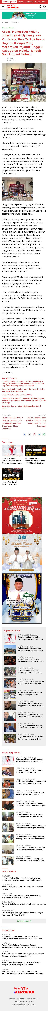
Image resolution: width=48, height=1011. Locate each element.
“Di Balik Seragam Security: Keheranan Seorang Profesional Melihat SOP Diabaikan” (21, 896)
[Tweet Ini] (29, 434)
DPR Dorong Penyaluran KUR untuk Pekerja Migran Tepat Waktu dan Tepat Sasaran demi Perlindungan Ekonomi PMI (30, 793)
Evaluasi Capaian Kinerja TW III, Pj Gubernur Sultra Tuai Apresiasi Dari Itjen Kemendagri (36, 420)
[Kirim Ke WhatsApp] (44, 434)
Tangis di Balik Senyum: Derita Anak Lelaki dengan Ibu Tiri (24, 905)
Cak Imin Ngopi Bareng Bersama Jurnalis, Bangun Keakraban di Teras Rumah (22, 914)
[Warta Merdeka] (12, 6)
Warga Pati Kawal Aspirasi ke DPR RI (17, 395)
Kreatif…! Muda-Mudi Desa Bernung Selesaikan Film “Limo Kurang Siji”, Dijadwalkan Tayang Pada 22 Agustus (30, 660)
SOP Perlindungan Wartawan (24, 1004)
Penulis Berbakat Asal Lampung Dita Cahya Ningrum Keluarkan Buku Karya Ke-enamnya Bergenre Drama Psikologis (24, 400)
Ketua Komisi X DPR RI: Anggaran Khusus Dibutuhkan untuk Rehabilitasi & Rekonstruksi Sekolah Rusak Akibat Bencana (30, 771)
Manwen (10, 58)
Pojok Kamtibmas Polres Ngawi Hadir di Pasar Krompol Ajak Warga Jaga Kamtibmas (31, 682)
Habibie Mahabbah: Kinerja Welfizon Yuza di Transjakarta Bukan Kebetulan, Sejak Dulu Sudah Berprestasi (22, 937)
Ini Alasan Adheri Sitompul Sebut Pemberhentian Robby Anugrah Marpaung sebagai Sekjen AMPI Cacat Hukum (21, 879)
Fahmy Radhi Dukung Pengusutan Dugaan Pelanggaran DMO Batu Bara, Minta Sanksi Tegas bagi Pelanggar (22, 946)
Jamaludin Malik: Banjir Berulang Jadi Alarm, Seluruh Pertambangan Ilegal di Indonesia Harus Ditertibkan (31, 804)
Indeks (12, 999)
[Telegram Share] (39, 434)
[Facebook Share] (24, 434)
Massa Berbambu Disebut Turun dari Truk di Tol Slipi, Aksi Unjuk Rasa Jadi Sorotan (23, 390)
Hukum (11, 28)
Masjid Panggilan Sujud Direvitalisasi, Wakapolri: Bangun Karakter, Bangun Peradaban (21, 963)
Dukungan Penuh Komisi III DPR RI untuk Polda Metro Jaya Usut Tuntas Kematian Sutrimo (31, 726)
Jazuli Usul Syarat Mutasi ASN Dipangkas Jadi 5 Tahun (21, 407)
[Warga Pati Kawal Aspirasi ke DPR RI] (12, 474)
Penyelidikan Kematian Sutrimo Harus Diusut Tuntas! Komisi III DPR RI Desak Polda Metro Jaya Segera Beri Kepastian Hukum (31, 715)
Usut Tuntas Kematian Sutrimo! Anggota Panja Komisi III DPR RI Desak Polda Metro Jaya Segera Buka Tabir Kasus (30, 704)
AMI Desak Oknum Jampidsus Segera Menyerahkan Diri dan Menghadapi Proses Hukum (23, 955)
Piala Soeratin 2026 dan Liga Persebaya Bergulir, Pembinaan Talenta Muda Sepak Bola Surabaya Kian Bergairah (31, 649)
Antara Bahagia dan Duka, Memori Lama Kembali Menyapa (22, 888)
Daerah (5, 28)
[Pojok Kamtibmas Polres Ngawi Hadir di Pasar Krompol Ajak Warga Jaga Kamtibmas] (10, 683)
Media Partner (32, 999)
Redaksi (20, 999)
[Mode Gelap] (40, 6)
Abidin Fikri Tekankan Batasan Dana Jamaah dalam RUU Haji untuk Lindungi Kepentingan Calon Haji (31, 782)
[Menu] (3, 6)
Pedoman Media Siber (24, 1001)
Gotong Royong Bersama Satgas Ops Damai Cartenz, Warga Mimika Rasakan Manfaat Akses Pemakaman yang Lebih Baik (29, 671)
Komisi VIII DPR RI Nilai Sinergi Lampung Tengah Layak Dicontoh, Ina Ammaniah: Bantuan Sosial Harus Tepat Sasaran (30, 693)
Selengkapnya (23, 921)
